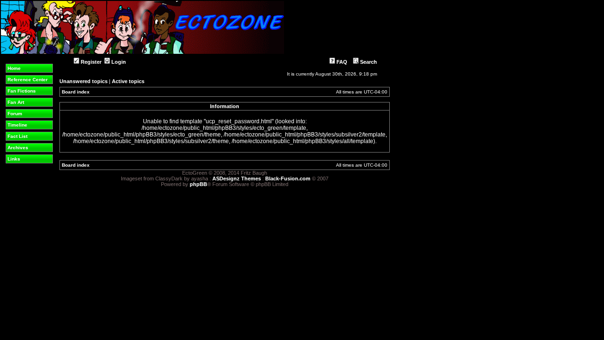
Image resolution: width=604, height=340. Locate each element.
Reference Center (28, 79)
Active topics (128, 81)
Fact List (17, 136)
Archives (18, 147)
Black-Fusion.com (287, 178)
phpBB (198, 184)
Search (368, 62)
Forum (15, 113)
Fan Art (16, 102)
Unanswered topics (83, 81)
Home (14, 68)
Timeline (17, 125)
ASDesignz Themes (236, 178)
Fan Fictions (22, 91)
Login (118, 62)
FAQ (341, 62)
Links (14, 159)
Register (90, 62)
